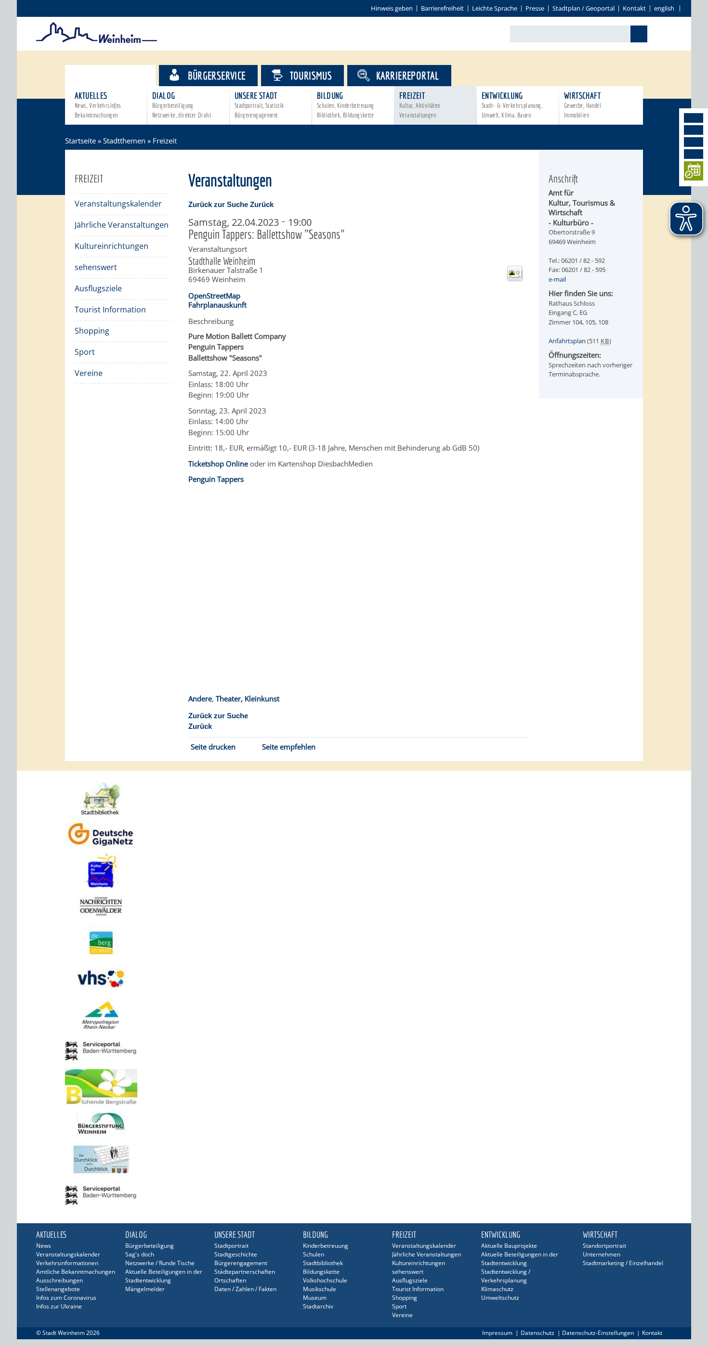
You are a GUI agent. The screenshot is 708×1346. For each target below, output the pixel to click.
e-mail (557, 279)
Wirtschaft (582, 105)
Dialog (181, 105)
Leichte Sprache (494, 8)
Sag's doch (139, 1254)
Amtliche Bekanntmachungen (75, 1272)
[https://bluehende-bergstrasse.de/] (354, 1087)
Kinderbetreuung (325, 1246)
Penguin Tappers (216, 479)
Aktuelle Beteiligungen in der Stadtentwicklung (163, 1276)
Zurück (262, 204)
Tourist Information (110, 309)
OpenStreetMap (214, 295)
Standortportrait (604, 1246)
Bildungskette (321, 1272)
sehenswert (96, 267)
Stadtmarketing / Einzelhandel (623, 1263)
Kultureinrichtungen (111, 246)
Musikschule (319, 1289)
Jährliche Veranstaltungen (122, 225)
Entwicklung (512, 105)
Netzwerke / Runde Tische (160, 1263)
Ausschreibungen (59, 1280)
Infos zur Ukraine (59, 1306)
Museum (315, 1298)
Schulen (313, 1254)
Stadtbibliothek (323, 1263)
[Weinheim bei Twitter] (693, 142)
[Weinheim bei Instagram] (693, 130)
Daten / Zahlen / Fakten (245, 1289)
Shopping (92, 330)
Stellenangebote (58, 1289)
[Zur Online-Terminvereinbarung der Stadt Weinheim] (693, 172)
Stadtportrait (231, 1246)
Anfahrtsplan (567, 340)
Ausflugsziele (98, 288)
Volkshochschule (325, 1280)
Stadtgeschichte (235, 1254)
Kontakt (634, 8)
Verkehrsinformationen (67, 1263)
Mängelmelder (145, 1289)
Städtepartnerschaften (244, 1272)
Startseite (80, 140)
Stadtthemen (119, 75)
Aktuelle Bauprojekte (509, 1246)
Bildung (345, 105)
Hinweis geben (392, 8)
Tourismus (311, 75)
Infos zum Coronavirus (66, 1298)
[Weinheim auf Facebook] (693, 118)
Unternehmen (601, 1254)
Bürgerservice (216, 75)
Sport (85, 352)
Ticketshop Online (218, 463)
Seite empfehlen (288, 746)
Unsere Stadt (259, 105)
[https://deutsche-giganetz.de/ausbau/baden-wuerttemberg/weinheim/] (354, 834)
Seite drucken (213, 746)
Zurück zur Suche (218, 204)
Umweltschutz (500, 1298)
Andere (200, 698)
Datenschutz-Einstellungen (598, 1333)
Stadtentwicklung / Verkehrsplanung (505, 1276)
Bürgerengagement (240, 1263)
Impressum (497, 1333)
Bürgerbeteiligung (149, 1246)
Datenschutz (537, 1333)
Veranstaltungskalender (118, 203)
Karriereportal (407, 75)
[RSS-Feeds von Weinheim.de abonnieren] (693, 154)
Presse (534, 8)
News (43, 1246)
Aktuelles (98, 105)
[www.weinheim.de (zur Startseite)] (96, 41)
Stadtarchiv (318, 1306)
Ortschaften (230, 1280)
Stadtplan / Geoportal (583, 8)
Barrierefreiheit (442, 8)
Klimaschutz (497, 1289)
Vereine (89, 373)
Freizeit (419, 105)
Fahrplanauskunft (217, 305)
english (664, 8)
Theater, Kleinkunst (247, 698)
